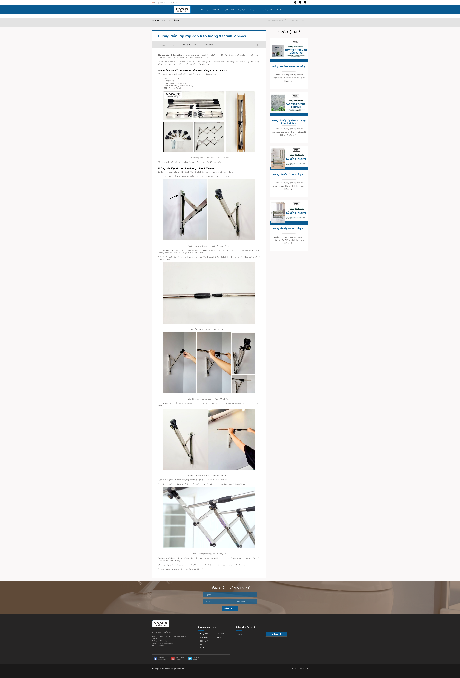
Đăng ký (229, 608)
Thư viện (241, 10)
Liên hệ (279, 10)
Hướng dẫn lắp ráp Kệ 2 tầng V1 (289, 228)
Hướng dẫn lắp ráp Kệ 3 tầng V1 (289, 174)
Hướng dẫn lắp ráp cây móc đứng (288, 66)
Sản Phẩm (229, 10)
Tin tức (252, 10)
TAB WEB (305, 669)
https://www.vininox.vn (166, 643)
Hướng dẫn (267, 10)
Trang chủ (203, 10)
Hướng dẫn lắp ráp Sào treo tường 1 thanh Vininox (289, 121)
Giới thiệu (216, 10)
